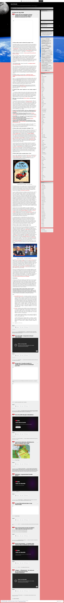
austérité (13, 469)
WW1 (33, 471)
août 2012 (43, 219)
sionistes (27, 471)
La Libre (16, 402)
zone (24, 411)
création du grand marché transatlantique (33, 410)
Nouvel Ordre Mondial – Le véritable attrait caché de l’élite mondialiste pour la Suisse (24, 544)
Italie (45, 58)
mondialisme (28, 438)
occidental (20, 471)
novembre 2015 (43, 188)
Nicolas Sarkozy (45, 62)
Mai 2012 (43, 223)
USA (23, 411)
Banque (43, 41)
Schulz (22, 411)
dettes (44, 46)
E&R (42, 99)
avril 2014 (43, 192)
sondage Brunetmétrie (29, 101)
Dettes (42, 94)
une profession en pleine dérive (25, 190)
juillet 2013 (43, 204)
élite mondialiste (23, 567)
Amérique (24, 410)
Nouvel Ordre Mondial (25, 332)
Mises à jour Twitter (44, 24)
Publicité (43, 160)
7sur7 (22, 402)
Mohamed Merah (49, 60)
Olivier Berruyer (43, 152)
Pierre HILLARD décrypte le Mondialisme (24, 414)
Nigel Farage (43, 149)
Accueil (12, 8)
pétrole (42, 156)
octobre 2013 (43, 200)
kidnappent (26, 210)
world (30, 500)
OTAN (30, 332)
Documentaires (43, 98)
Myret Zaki (43, 145)
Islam (42, 58)
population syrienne (35, 332)
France (44, 51)
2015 (21, 410)
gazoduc (14, 147)
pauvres (48, 65)
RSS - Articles (43, 229)
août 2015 (43, 189)
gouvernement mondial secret (15, 500)
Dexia (42, 95)
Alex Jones (43, 79)
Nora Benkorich (27, 236)
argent (50, 40)
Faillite (49, 50)
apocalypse (47, 40)
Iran (51, 57)
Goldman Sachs (46, 54)
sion (23, 471)
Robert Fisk (33, 237)
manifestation (50, 59)
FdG (50, 50)
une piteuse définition (29, 50)
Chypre (42, 91)
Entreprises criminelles (20, 8)
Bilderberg (25, 499)
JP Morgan (43, 140)
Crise (21, 468)
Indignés (43, 121)
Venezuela (43, 175)
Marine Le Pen (44, 60)
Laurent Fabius (16, 332)
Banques (47, 41)
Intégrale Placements (46, 57)
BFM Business (46, 43)
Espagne (49, 46)
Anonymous (43, 80)
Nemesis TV (17, 491)
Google (49, 54)
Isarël (42, 129)
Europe (43, 50)
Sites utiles (14, 8)
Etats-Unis (44, 48)
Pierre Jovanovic (22, 540)
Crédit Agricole (49, 45)
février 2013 (43, 211)
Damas (30, 469)
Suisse (28, 567)
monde (19, 500)
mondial (21, 500)
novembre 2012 (43, 215)
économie (48, 70)
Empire (36, 469)
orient (22, 471)
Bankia (42, 84)
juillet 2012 (43, 220)
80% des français (31, 139)
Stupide (42, 168)
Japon (47, 58)
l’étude (23, 236)
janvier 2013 (43, 212)
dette (42, 46)
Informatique (43, 122)
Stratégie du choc (44, 167)
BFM (43, 43)
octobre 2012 (43, 216)
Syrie (24, 331)
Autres (42, 83)
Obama (16, 471)
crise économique (27, 469)
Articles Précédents (16, 598)
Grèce (51, 54)
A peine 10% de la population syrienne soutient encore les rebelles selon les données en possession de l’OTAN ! (23, 15)
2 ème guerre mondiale (34, 468)
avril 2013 (43, 208)
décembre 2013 (43, 197)
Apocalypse (19, 468)
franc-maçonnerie (31, 499)
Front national (43, 114)
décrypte (25, 438)
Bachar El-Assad (28, 331)
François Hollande (20, 331)
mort (44, 61)
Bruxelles (26, 410)
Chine (50, 43)
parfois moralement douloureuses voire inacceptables (22, 276)
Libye (47, 59)
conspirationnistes (15, 48)
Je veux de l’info (19, 402)
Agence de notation (44, 76)
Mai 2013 (43, 207)
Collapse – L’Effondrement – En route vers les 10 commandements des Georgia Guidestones (24, 571)
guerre (43, 55)
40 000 (16, 235)
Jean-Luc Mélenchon (44, 137)
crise (24, 469)
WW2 (34, 471)
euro (48, 48)
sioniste (25, 471)
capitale (19, 469)
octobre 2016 (43, 185)
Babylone (17, 469)
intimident (22, 210)
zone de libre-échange (28, 411)
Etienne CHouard (44, 103)
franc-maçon (28, 499)
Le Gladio (16, 308)
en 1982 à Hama (27, 229)
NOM (22, 332)
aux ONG (23, 260)
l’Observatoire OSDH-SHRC (17, 240)
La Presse (25, 402)
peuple (31, 332)
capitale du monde (22, 469)
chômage (43, 45)
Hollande (13, 332)
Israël (44, 58)
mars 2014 (43, 193)
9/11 (42, 75)
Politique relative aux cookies (22, 601)
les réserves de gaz (19, 146)
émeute (15, 469)
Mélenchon (49, 61)
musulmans (46, 61)
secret (28, 500)
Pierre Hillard (18, 360)
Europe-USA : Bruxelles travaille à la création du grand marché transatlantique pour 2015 (24, 364)
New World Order (19, 332)
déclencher (32, 469)
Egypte (34, 469)
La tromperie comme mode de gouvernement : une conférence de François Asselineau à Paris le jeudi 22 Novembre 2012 (47, 34)
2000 (27, 234)
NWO (23, 331)
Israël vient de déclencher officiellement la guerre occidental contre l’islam (24, 443)
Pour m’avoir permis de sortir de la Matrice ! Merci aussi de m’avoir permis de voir (24, 528)
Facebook (46, 50)
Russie (44, 68)
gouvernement (35, 499)
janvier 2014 (43, 196)
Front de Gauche (47, 53)
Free (42, 113)
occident (18, 471)
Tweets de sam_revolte (44, 26)
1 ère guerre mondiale (29, 468)
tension (30, 471)
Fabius (31, 331)
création (28, 410)
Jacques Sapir (43, 136)
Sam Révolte (14, 4)
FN (42, 51)
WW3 (24, 468)
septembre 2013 (43, 201)
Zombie (42, 179)
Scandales (43, 164)
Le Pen (45, 59)
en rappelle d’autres (18, 133)
